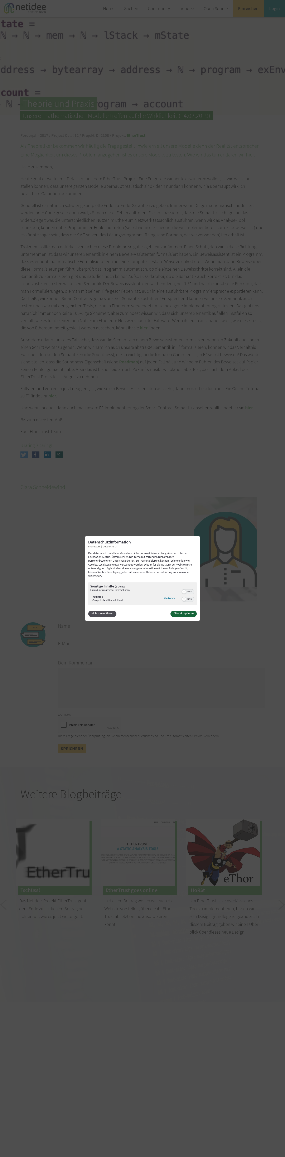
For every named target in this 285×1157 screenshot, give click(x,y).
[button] (184, 592)
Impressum (94, 547)
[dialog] (142, 578)
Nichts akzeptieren (102, 613)
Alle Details (169, 598)
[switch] (188, 591)
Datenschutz (109, 547)
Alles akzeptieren (184, 613)
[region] (142, 594)
